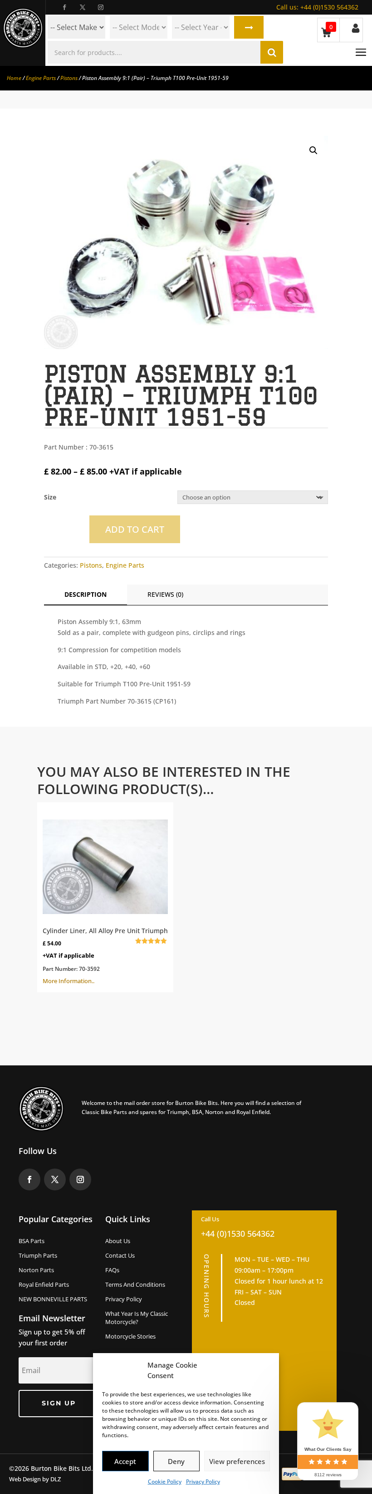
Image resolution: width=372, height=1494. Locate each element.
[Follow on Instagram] (100, 7)
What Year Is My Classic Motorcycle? (136, 1317)
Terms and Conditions (135, 1284)
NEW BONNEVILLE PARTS (53, 1299)
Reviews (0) (165, 594)
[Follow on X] (82, 7)
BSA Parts (31, 1241)
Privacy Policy (203, 1481)
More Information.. (105, 955)
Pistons (69, 78)
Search (249, 27)
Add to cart (134, 529)
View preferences (237, 1461)
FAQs (112, 1270)
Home (14, 78)
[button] (313, 150)
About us (117, 1241)
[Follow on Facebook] (64, 7)
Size (50, 497)
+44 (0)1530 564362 (317, 7)
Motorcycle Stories (130, 1336)
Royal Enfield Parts (44, 1284)
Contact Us (120, 1255)
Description (85, 594)
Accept (125, 1461)
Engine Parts (41, 78)
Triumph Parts (38, 1255)
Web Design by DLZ (35, 1479)
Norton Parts (36, 1270)
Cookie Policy (164, 1481)
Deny (176, 1461)
